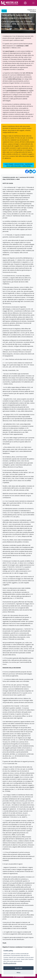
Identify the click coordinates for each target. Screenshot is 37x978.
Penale (4, 11)
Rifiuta (18, 972)
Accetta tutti (18, 968)
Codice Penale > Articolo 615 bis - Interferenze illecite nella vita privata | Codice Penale (18, 165)
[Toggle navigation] (25, 3)
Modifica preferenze (9, 963)
